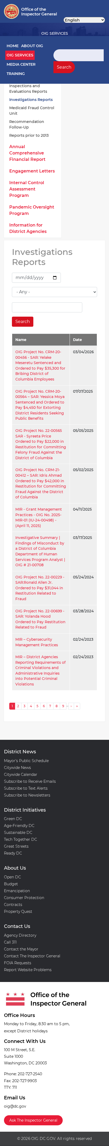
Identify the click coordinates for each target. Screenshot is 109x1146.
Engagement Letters (32, 171)
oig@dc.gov (15, 1106)
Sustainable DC (18, 832)
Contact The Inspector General (32, 956)
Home (13, 45)
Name (20, 340)
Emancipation (17, 890)
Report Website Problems (28, 969)
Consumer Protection (24, 897)
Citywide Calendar (20, 774)
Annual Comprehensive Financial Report (27, 153)
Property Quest (18, 911)
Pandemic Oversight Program (31, 210)
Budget (11, 884)
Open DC (12, 877)
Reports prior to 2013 (29, 135)
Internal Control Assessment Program (26, 189)
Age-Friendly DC (19, 825)
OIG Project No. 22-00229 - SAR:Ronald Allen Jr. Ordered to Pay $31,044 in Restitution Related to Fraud (39, 588)
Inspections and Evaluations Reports (28, 88)
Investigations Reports (31, 99)
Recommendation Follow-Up (26, 124)
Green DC (13, 818)
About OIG (32, 45)
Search (64, 67)
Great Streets (16, 846)
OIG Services (20, 55)
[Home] (21, 11)
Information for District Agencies (28, 228)
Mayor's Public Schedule (26, 760)
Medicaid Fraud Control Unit (31, 110)
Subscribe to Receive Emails (30, 781)
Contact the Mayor (21, 949)
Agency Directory (20, 935)
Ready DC (13, 853)
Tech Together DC (20, 839)
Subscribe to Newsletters (27, 795)
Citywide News (17, 767)
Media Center (21, 64)
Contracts (13, 904)
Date (77, 340)
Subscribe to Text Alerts (26, 788)
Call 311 (10, 942)
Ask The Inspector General (33, 1120)
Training (16, 73)
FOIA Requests (17, 963)
